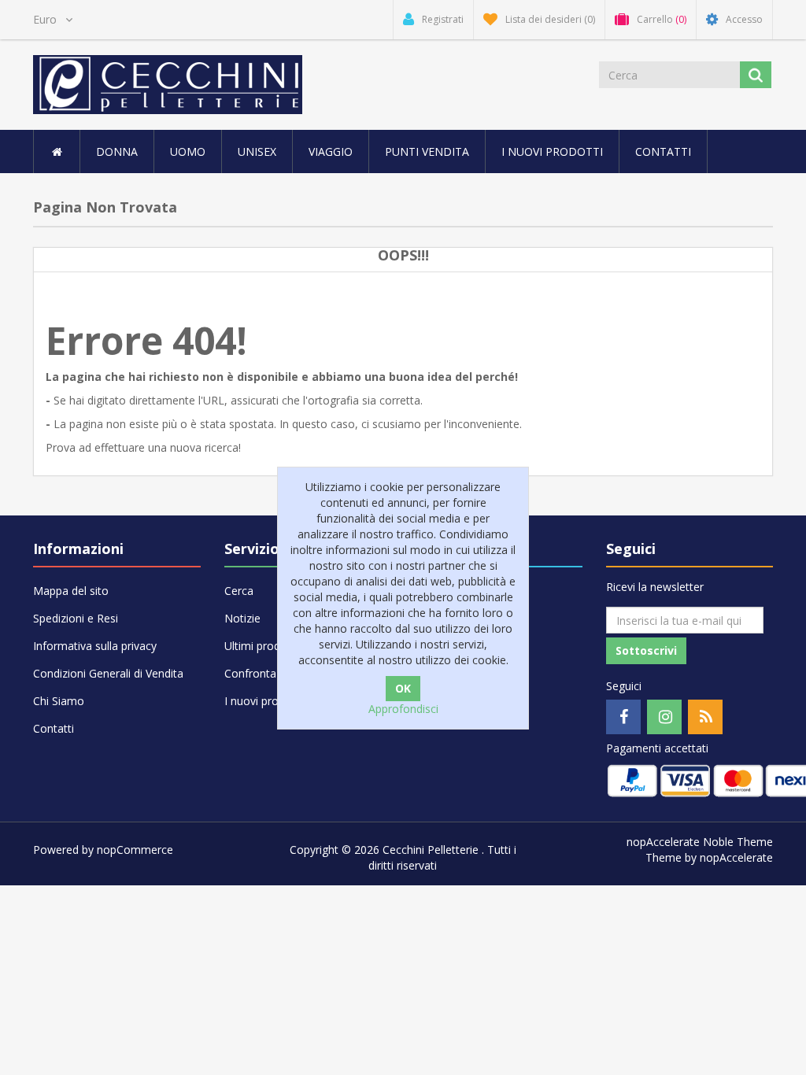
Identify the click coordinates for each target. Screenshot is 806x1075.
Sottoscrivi (646, 650)
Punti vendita (427, 151)
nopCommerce (135, 849)
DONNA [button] (117, 151)
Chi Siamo (58, 700)
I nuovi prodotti (552, 151)
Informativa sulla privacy (95, 645)
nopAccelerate (736, 857)
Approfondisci (403, 708)
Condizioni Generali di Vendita (108, 673)
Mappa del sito (71, 590)
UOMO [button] (187, 151)
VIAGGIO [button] (331, 151)
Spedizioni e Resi (75, 618)
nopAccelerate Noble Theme (700, 841)
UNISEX (257, 151)
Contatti (663, 151)
